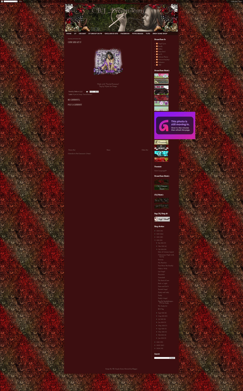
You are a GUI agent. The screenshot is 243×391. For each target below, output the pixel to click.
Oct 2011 (161, 249)
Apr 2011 (161, 329)
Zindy (160, 295)
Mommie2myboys (164, 59)
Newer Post (71, 150)
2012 (158, 237)
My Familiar (162, 263)
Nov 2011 (161, 246)
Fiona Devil (161, 51)
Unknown (161, 62)
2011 (158, 240)
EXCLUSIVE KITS (111, 33)
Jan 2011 (161, 338)
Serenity (160, 259)
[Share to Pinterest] (98, 92)
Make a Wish (162, 268)
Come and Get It (74, 42)
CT (75, 33)
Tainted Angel (162, 289)
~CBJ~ (160, 65)
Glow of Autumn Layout (166, 252)
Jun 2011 (161, 322)
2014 (158, 231)
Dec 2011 (161, 243)
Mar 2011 (161, 332)
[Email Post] (87, 91)
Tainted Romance (87, 94)
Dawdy (160, 46)
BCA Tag (161, 309)
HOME (68, 33)
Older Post (145, 150)
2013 (158, 234)
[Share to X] (94, 92)
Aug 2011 (161, 316)
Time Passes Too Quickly (165, 265)
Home (108, 150)
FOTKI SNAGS (137, 33)
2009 (159, 345)
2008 (159, 348)
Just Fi (160, 54)
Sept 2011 (161, 313)
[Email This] (91, 92)
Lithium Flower (163, 57)
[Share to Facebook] (96, 92)
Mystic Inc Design (111, 86)
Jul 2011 (161, 319)
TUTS (148, 33)
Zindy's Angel (162, 298)
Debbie (160, 49)
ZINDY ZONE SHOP (160, 33)
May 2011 (161, 325)
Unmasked (161, 277)
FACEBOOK (125, 33)
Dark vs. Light (162, 283)
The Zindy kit (162, 306)
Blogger (134, 369)
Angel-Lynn (162, 43)
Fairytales (161, 274)
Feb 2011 (161, 335)
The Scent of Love (163, 280)
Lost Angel (161, 271)
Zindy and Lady (163, 292)
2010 (158, 342)
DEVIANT (82, 33)
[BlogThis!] (92, 92)
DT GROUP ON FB (95, 33)
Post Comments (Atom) (83, 153)
